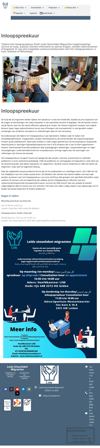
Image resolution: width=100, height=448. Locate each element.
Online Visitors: (79, 436)
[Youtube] (17, 389)
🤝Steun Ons (70, 7)
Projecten (53, 7)
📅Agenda (17, 13)
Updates (33, 13)
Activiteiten (36, 7)
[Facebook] (6, 389)
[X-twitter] (17, 393)
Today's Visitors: (80, 441)
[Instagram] (11, 389)
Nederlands (47, 13)
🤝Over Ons (18, 7)
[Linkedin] (23, 389)
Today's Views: (79, 439)
